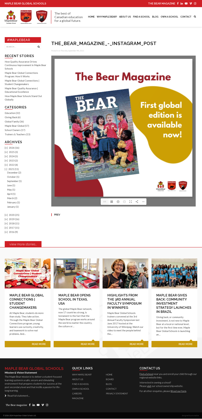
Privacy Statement (117, 393)
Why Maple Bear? (107, 16)
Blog (155, 16)
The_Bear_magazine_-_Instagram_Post (104, 43)
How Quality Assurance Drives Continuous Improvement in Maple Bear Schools (25, 65)
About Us (125, 16)
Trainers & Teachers (15, 134)
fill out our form (178, 391)
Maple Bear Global (14, 125)
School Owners (13, 130)
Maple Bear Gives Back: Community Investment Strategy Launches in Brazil (173, 303)
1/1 (104, 201)
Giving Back (11, 117)
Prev (57, 214)
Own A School (80, 388)
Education (10, 113)
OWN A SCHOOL (169, 16)
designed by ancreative (190, 415)
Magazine (78, 398)
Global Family (12, 121)
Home (91, 16)
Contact (185, 16)
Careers (77, 393)
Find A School (141, 16)
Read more (39, 344)
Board (110, 379)
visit (149, 386)
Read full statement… (18, 395)
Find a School (146, 374)
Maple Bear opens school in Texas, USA (74, 299)
